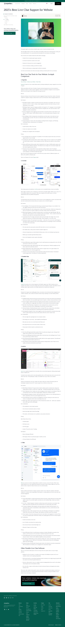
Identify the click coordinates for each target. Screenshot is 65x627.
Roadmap (20, 609)
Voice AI (27, 607)
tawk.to (22, 371)
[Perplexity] (9, 598)
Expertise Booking (28, 610)
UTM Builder (35, 610)
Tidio (22, 482)
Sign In (51, 3)
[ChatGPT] (4, 598)
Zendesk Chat (23, 284)
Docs (19, 615)
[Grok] (11, 598)
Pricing (30, 3)
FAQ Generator (36, 611)
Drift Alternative (58, 618)
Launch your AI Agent (8, 33)
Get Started (58, 3)
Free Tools (20, 612)
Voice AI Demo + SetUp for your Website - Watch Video (31, 81)
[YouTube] (8, 609)
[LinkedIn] (5, 609)
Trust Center (50, 606)
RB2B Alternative (58, 606)
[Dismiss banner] (63, 1)
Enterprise (23, 3)
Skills (27, 3)
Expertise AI (23, 84)
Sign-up (34, 157)
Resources (34, 3)
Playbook (27, 612)
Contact (42, 606)
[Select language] (47, 3)
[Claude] (7, 598)
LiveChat (36, 189)
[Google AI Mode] (13, 598)
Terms (42, 609)
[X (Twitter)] (6, 609)
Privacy (50, 609)
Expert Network (17, 3)
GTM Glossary (21, 606)
